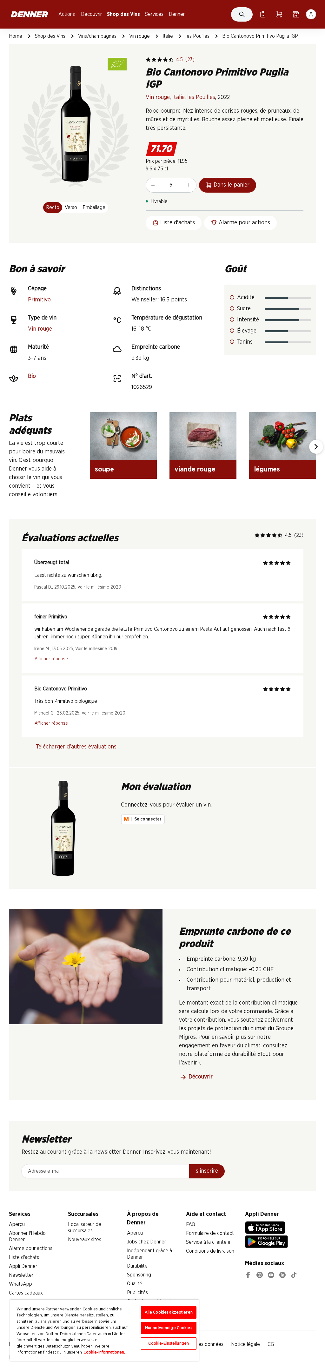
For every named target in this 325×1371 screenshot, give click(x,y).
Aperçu (17, 1224)
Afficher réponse (51, 659)
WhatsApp (20, 1284)
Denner (177, 14)
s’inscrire (207, 1171)
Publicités (137, 1292)
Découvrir (91, 14)
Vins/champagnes (97, 36)
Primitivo (39, 300)
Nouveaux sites (84, 1239)
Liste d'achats (24, 1257)
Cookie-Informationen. (104, 1352)
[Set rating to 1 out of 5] (148, 59)
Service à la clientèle (208, 1242)
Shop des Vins (123, 14)
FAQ (190, 1224)
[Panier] (279, 14)
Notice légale (245, 1344)
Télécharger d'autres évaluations (76, 747)
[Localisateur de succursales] (295, 14)
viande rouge (195, 469)
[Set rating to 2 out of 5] (153, 59)
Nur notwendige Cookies (168, 1328)
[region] (104, 1330)
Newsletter (21, 1275)
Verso (71, 207)
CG (271, 1344)
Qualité (134, 1283)
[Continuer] (316, 447)
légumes (267, 469)
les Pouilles (197, 36)
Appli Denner (23, 1266)
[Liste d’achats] (262, 14)
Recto (52, 207)
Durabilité (137, 1266)
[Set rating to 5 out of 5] (171, 59)
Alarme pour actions (30, 1248)
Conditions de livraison (210, 1251)
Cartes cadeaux (26, 1292)
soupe (104, 469)
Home (15, 36)
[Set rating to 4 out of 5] (165, 59)
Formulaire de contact (210, 1233)
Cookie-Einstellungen (168, 1343)
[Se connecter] (311, 14)
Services (154, 14)
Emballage (94, 207)
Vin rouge (139, 36)
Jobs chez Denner (146, 1241)
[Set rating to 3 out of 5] (159, 59)
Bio (32, 376)
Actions (66, 14)
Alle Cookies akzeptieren (169, 1312)
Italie (167, 36)
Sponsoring (139, 1274)
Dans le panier (231, 185)
